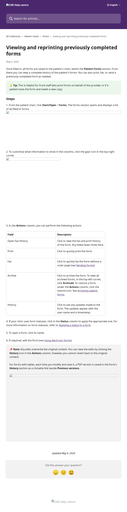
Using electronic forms (57, 340)
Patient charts (31, 36)
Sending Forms (85, 265)
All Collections (13, 36)
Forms (46, 36)
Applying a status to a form (75, 325)
